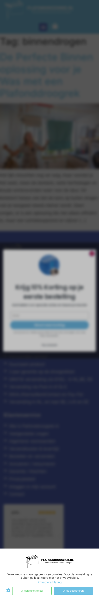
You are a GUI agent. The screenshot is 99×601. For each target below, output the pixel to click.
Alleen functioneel (32, 590)
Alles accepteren (73, 590)
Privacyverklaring (50, 582)
